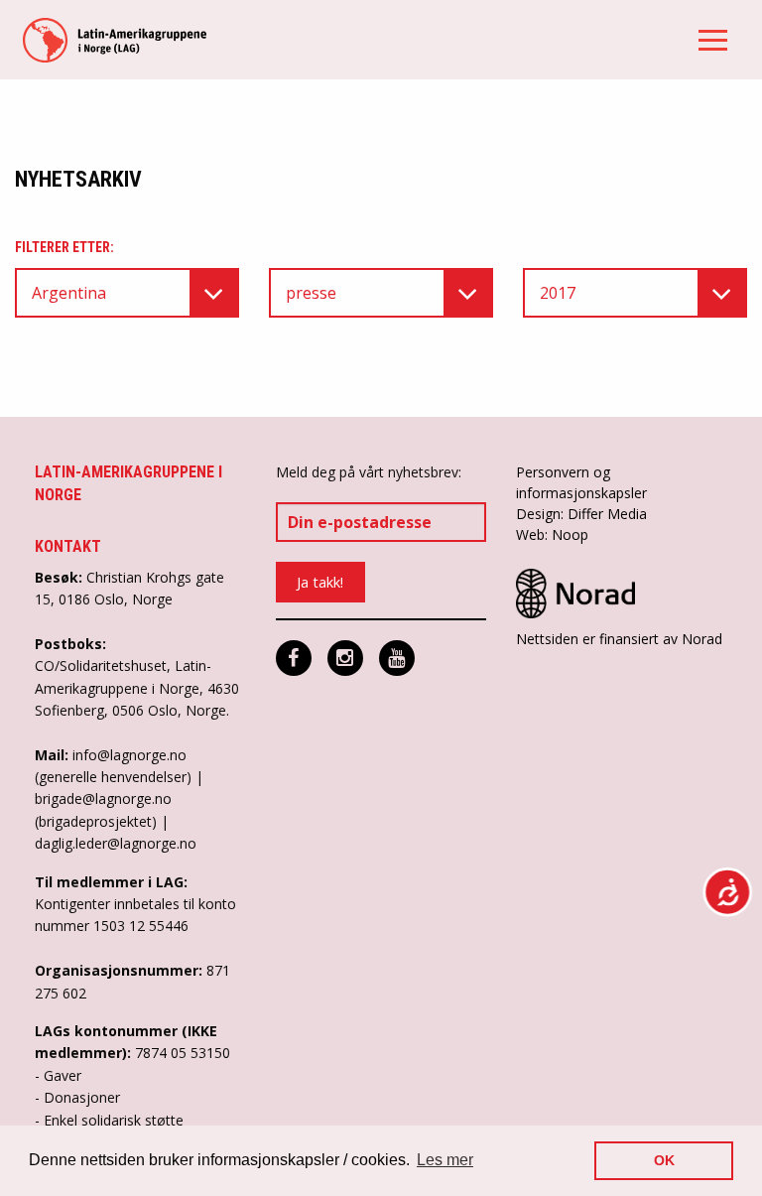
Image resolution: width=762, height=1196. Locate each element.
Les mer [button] (445, 1159)
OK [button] (664, 1160)
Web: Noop (552, 534)
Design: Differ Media (581, 513)
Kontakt (68, 546)
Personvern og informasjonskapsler (581, 482)
